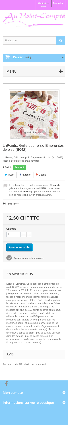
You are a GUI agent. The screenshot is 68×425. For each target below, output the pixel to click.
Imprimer (13, 203)
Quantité (11, 229)
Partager (25, 174)
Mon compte (13, 392)
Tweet (10, 174)
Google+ (43, 174)
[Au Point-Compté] (34, 20)
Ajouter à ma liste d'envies (28, 258)
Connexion (58, 3)
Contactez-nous (43, 4)
